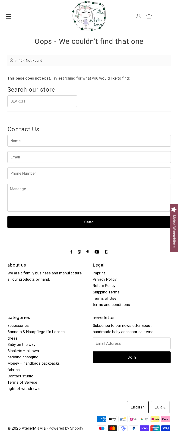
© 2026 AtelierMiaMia (26, 428)
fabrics (13, 369)
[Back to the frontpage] (12, 60)
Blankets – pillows (23, 350)
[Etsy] (106, 252)
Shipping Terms (106, 292)
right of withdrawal (24, 388)
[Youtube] (97, 252)
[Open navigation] (8, 16)
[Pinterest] (87, 252)
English (138, 407)
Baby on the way (21, 344)
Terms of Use (104, 298)
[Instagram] (79, 252)
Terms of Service (22, 382)
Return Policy (104, 285)
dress (12, 338)
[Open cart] (149, 16)
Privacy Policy (105, 279)
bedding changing (22, 357)
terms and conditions (111, 304)
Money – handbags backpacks (33, 363)
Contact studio (20, 376)
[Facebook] (71, 252)
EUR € (160, 407)
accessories (18, 325)
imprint (99, 273)
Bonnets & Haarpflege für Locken (36, 331)
